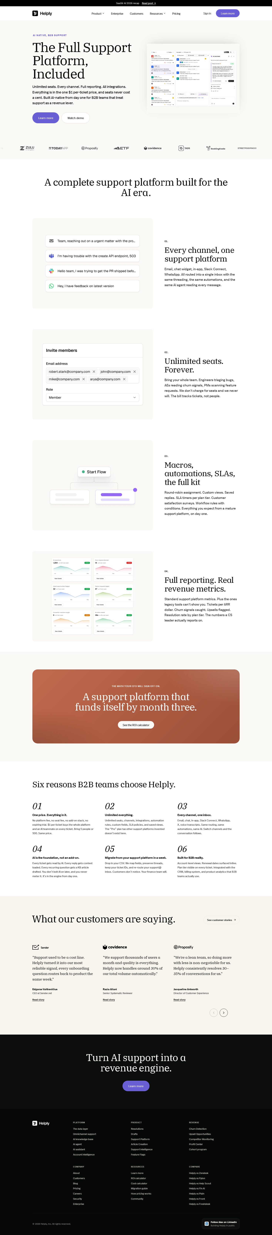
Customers (136, 13)
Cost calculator (139, 1183)
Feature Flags (138, 1154)
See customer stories (219, 920)
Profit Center (196, 1144)
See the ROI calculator (135, 725)
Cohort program (198, 1149)
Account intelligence (84, 1154)
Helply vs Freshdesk (199, 1204)
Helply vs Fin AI (197, 1188)
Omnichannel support (84, 1134)
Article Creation (139, 1144)
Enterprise (117, 13)
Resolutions (137, 1128)
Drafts (134, 1134)
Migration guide (139, 1188)
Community (137, 1198)
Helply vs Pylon (197, 1178)
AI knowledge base (83, 1139)
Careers (77, 1193)
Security (77, 1198)
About (76, 1173)
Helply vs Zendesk (198, 1173)
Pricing (176, 13)
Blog (75, 1183)
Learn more (230, 13)
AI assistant (79, 1149)
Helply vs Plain (196, 1193)
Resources (156, 13)
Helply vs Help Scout (200, 1183)
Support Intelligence (141, 1149)
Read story (38, 999)
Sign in (207, 13)
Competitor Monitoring (201, 1139)
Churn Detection (197, 1128)
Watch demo (76, 118)
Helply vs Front (197, 1198)
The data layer (80, 1128)
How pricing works (141, 1193)
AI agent (77, 1144)
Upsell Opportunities (200, 1134)
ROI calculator (138, 1178)
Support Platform (140, 1139)
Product (96, 13)
